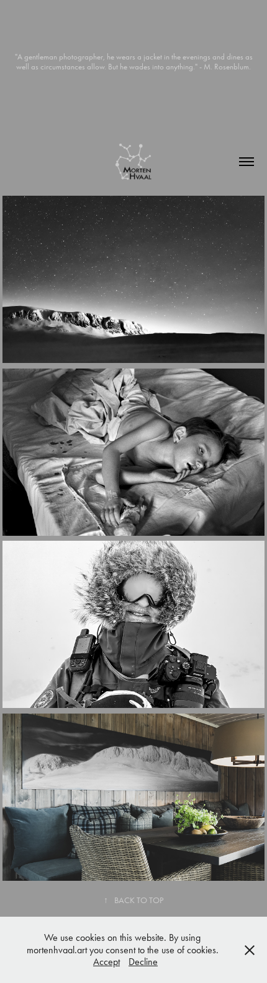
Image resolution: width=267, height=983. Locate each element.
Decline (143, 962)
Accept (106, 962)
